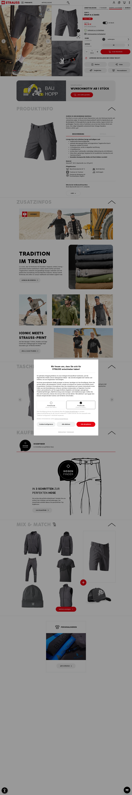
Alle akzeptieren (86, 424)
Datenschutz (62, 432)
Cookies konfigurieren (46, 424)
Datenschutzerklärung (61, 419)
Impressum (70, 432)
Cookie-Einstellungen (71, 411)
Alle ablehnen (66, 424)
